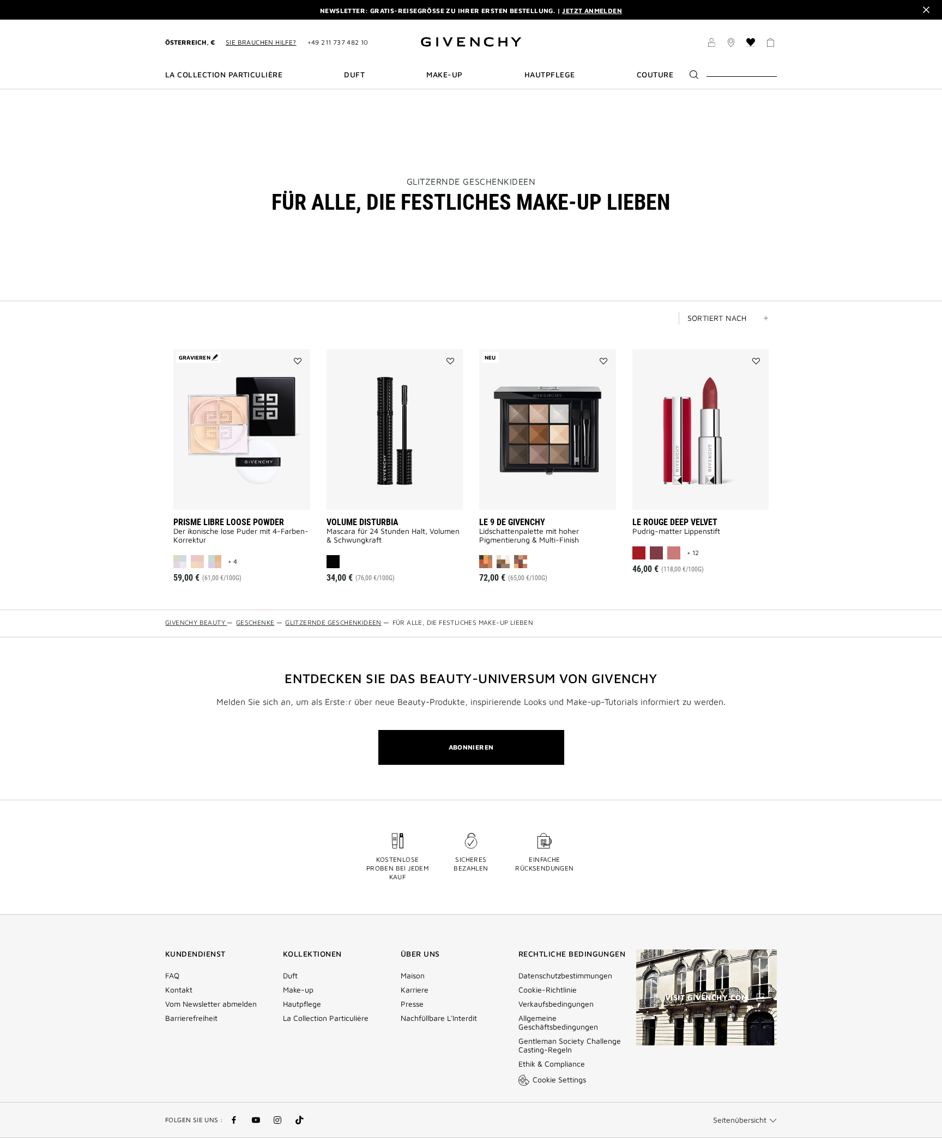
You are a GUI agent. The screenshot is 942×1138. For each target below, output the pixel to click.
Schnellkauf (256, 494)
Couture (655, 74)
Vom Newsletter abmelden (211, 1004)
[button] (711, 44)
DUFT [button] (354, 74)
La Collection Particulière (326, 1018)
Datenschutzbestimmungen (565, 975)
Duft (290, 975)
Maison (413, 975)
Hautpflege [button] (549, 74)
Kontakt (178, 989)
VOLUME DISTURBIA (362, 522)
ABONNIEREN (471, 747)
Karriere (414, 989)
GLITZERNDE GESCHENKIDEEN (471, 181)
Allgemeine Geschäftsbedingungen (558, 1022)
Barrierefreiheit (191, 1018)
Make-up (298, 989)
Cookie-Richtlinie (547, 989)
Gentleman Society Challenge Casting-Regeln (569, 1045)
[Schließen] (926, 10)
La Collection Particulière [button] (223, 74)
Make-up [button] (444, 74)
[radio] (179, 561)
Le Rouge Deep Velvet (674, 522)
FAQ (172, 975)
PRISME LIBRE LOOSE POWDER (228, 522)
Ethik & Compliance (551, 1064)
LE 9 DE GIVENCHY (512, 522)
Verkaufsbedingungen (557, 1004)
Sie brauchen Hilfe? (261, 42)
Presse (412, 1004)
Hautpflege (302, 1004)
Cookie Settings (559, 1079)
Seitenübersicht (739, 1119)
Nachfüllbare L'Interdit (439, 1018)
